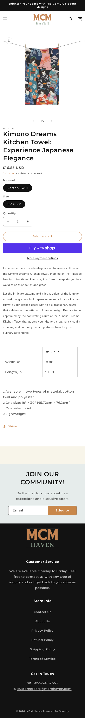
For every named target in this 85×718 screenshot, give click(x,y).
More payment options (42, 258)
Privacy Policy (42, 630)
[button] (5, 19)
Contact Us (42, 612)
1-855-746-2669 (45, 683)
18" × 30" (14, 204)
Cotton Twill (17, 188)
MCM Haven (34, 711)
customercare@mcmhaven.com (44, 689)
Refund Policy (42, 640)
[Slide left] (33, 120)
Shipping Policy (42, 649)
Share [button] (12, 426)
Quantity (9, 213)
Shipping (8, 173)
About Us (42, 621)
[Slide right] (51, 120)
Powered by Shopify (56, 711)
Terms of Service (42, 659)
